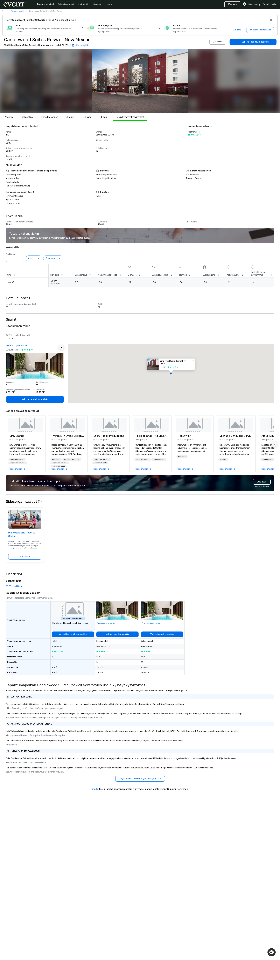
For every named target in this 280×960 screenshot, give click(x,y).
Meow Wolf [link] (184, 435)
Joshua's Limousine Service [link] (235, 435)
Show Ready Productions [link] (108, 435)
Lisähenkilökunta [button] (58, 466)
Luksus (109, 4)
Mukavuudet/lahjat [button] (17, 459)
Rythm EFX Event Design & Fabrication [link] (67, 435)
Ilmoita (94, 789)
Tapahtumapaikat (45, 4)
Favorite (219, 42)
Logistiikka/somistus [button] (17, 463)
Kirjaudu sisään (269, 4)
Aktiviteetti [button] (56, 459)
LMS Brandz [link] (16, 435)
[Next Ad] (61, 347)
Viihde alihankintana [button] (71, 459)
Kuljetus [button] (223, 459)
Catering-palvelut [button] (142, 459)
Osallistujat (11, 254)
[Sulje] (271, 20)
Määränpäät (83, 4)
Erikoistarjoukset (66, 4)
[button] (140, 81)
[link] (25, 425)
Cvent (4, 11)
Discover (97, 4)
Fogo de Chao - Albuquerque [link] (151, 435)
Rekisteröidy (254, 4)
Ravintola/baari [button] (158, 459)
